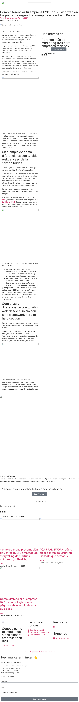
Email (3, 687)
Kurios (4, 200)
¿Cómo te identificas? (9, 692)
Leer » (2, 564)
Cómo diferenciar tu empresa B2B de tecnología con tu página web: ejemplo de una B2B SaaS (18, 603)
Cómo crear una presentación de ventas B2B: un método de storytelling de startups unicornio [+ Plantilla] (19, 554)
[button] (39, 2)
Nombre (4, 682)
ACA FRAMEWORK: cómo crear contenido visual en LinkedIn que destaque (56, 553)
